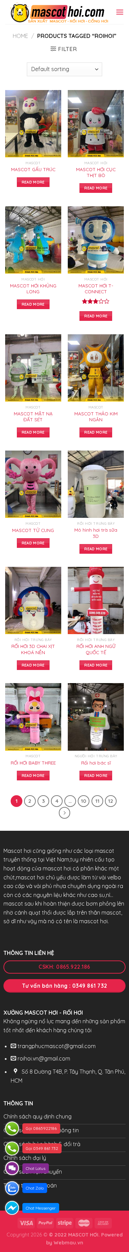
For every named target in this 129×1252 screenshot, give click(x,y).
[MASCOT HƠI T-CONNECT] (96, 240)
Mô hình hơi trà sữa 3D (95, 533)
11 (97, 801)
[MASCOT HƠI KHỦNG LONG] (33, 240)
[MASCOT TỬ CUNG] (33, 484)
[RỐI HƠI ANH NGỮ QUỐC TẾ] (96, 600)
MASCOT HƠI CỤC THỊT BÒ (96, 172)
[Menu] (120, 11)
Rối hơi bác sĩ (96, 763)
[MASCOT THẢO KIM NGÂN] (96, 368)
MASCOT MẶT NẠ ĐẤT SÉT (33, 417)
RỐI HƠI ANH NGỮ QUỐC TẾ (96, 649)
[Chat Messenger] (12, 1208)
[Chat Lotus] (12, 1168)
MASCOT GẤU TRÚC (33, 169)
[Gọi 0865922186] (12, 1128)
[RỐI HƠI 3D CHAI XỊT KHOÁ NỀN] (33, 600)
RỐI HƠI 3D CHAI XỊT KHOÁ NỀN (33, 649)
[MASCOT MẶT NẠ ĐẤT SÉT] (33, 368)
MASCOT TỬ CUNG (33, 530)
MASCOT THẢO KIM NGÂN (96, 417)
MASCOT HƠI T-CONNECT (95, 289)
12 (110, 801)
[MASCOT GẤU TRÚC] (33, 123)
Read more (33, 182)
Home (20, 35)
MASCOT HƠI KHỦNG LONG (33, 289)
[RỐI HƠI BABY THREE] (33, 716)
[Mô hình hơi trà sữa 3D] (96, 484)
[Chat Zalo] (12, 1188)
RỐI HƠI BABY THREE (33, 763)
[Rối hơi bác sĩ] (96, 716)
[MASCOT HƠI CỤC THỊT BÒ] (96, 123)
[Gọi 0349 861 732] (12, 1148)
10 (83, 801)
